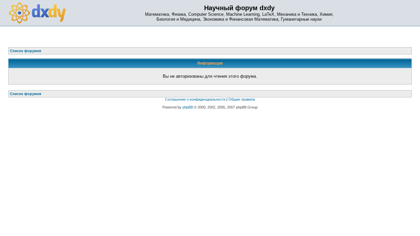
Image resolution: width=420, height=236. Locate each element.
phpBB (187, 107)
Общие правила (241, 99)
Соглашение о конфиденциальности (195, 99)
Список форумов (25, 94)
